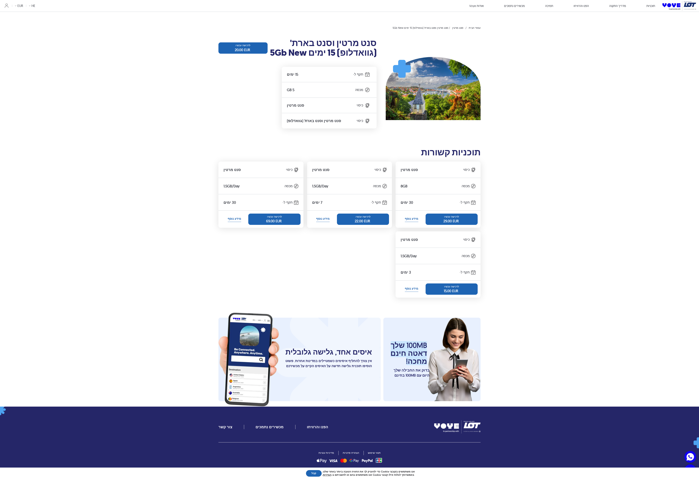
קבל (313, 473)
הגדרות (327, 475)
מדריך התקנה (617, 6)
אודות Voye (476, 6)
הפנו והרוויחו (581, 6)
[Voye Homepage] (679, 6)
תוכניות (650, 6)
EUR (20, 6)
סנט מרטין (457, 27)
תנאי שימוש (374, 452)
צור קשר (225, 427)
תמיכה (549, 6)
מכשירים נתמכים (514, 6)
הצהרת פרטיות (351, 452)
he (33, 6)
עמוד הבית (475, 27)
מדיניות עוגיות (326, 452)
